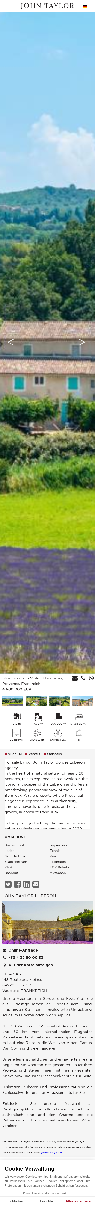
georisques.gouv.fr (51, 1152)
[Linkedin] (27, 884)
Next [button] (82, 342)
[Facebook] (18, 884)
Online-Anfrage (22, 950)
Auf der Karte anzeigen (30, 965)
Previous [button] (10, 342)
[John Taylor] (47, 6)
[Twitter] (9, 884)
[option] (47, 342)
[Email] (36, 884)
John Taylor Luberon (29, 895)
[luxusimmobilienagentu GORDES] (47, 924)
